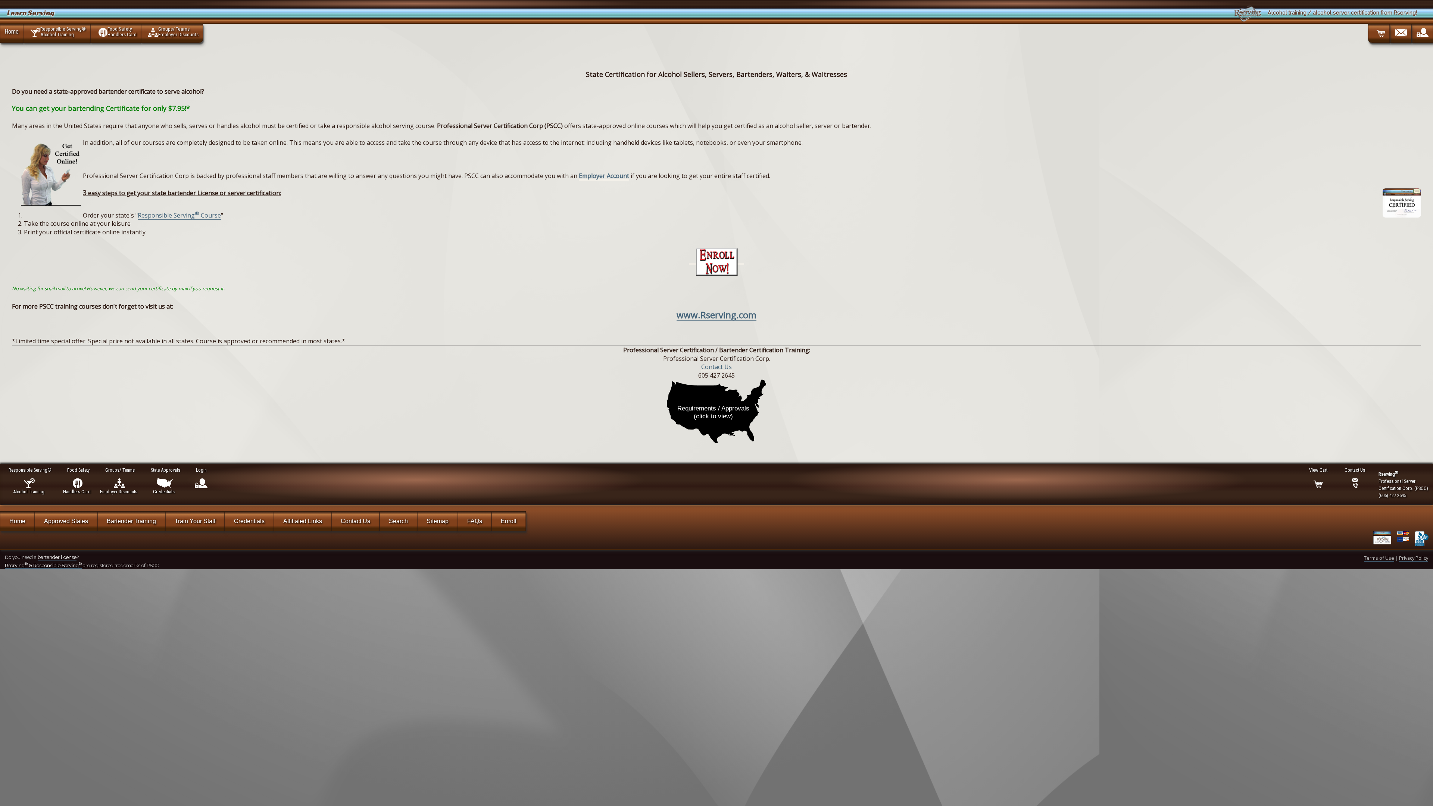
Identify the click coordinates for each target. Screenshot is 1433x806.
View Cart (1318, 470)
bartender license (57, 557)
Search (398, 521)
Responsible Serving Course (179, 215)
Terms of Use (1379, 557)
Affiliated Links (302, 521)
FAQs (474, 521)
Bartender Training (131, 521)
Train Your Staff (195, 521)
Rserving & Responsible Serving (43, 565)
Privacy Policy (1413, 557)
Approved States (66, 521)
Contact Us (716, 367)
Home (11, 31)
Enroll (508, 521)
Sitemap (438, 521)
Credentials (249, 521)
